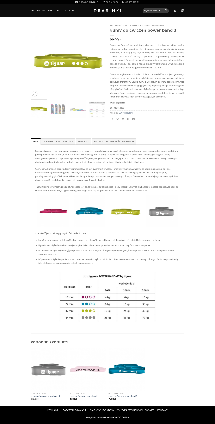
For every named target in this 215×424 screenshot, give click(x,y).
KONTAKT (162, 410)
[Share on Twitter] (117, 119)
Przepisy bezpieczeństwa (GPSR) (114, 141)
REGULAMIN (53, 410)
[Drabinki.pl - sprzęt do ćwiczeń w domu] (107, 10)
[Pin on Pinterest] (128, 119)
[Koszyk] (182, 10)
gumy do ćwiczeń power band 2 (123, 396)
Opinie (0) (83, 141)
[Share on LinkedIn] (133, 119)
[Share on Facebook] (112, 119)
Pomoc (51, 10)
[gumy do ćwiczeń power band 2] (127, 369)
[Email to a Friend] (123, 119)
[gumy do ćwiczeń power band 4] (49, 369)
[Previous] (35, 60)
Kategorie (135, 25)
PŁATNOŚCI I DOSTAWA (102, 410)
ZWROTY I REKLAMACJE (74, 410)
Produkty (37, 10)
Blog (60, 10)
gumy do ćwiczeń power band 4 (45, 396)
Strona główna (118, 25)
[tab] (36, 141)
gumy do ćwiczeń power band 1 (84, 396)
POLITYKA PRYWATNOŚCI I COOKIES (135, 410)
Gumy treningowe (154, 25)
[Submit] (166, 10)
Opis (35, 141)
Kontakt (70, 10)
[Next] (100, 60)
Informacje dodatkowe (58, 141)
